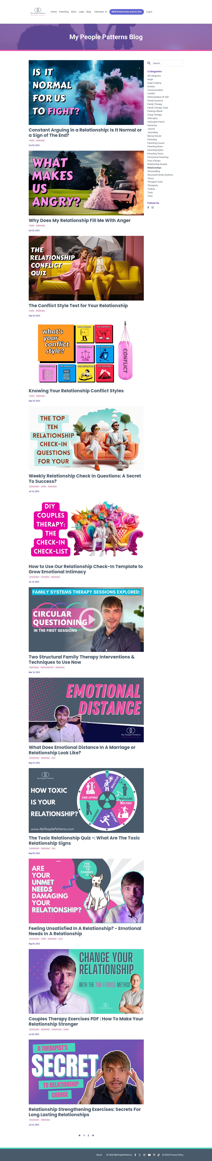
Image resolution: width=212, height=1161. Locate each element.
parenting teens (155, 153)
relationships (40, 140)
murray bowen (154, 136)
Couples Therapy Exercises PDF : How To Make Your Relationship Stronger (86, 1021)
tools (60, 939)
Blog (88, 11)
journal (151, 129)
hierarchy (152, 125)
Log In (149, 11)
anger (150, 79)
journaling (152, 132)
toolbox (66, 1029)
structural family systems (160, 175)
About (99, 1155)
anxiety (151, 86)
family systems (155, 100)
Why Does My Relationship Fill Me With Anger (80, 220)
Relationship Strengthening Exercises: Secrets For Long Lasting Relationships (85, 1112)
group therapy (154, 114)
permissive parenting (157, 157)
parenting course (155, 143)
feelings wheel (154, 111)
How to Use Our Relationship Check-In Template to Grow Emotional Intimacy (86, 569)
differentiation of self (158, 97)
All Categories (154, 75)
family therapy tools (47, 667)
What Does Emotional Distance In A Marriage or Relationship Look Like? (82, 750)
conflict (31, 140)
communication (34, 486)
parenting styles (155, 150)
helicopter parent (156, 122)
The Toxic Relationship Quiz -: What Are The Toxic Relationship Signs (84, 840)
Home (54, 11)
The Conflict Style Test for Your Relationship (78, 305)
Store (73, 11)
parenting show (155, 146)
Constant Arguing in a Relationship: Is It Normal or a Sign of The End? (85, 132)
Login (81, 11)
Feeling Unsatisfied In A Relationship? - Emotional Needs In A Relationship (85, 931)
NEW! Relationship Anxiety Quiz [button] (127, 12)
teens (150, 178)
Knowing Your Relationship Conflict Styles (76, 390)
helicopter (152, 118)
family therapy (34, 667)
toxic (53, 758)
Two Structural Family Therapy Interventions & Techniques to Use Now (82, 659)
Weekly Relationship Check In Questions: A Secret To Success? (85, 478)
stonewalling (153, 171)
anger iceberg (154, 83)
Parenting (64, 11)
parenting (152, 139)
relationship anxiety (157, 164)
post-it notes (45, 577)
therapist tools (56, 1029)
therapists (152, 185)
